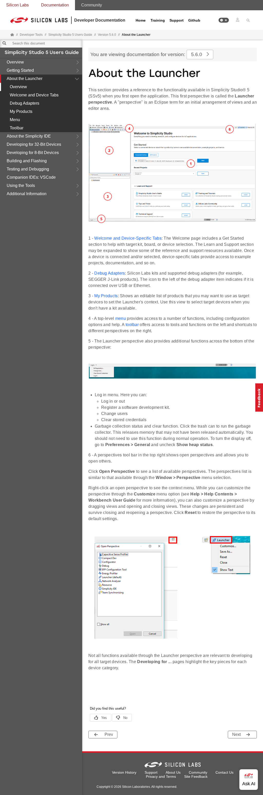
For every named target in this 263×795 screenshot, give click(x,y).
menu (120, 318)
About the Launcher (24, 78)
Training (158, 20)
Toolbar (16, 128)
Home (141, 20)
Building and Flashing (27, 161)
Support (177, 20)
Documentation (55, 5)
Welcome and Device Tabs (34, 95)
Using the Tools (21, 185)
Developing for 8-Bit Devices (33, 152)
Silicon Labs (17, 5)
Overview (15, 62)
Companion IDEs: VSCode (31, 177)
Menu (15, 120)
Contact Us (224, 772)
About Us (173, 772)
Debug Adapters (24, 103)
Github (194, 20)
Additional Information (26, 194)
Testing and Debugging (28, 169)
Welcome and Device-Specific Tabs (128, 238)
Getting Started (20, 70)
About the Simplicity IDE (29, 136)
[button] (224, 20)
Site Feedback (196, 776)
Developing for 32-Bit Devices (34, 144)
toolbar (132, 324)
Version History (124, 772)
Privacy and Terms (161, 776)
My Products (21, 111)
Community (91, 5)
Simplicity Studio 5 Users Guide (42, 53)
